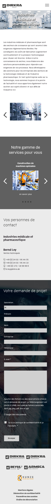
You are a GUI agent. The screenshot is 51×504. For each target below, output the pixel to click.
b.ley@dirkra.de (13, 269)
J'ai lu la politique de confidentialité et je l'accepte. (26, 424)
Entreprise (8, 337)
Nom (6, 325)
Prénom (7, 314)
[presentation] (5, 115)
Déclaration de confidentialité (26, 493)
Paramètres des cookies (26, 497)
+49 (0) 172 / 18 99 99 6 (17, 266)
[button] (20, 202)
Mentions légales (25, 490)
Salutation (8, 303)
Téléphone (8, 348)
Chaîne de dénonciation (27, 500)
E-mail (7, 359)
